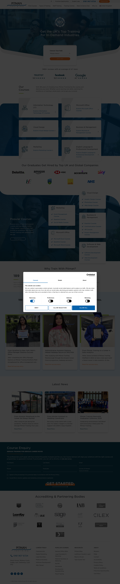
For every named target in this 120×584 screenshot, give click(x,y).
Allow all (83, 307)
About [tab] (84, 280)
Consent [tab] (35, 280)
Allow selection (60, 307)
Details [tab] (60, 280)
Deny (36, 307)
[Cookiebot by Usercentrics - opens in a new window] (88, 275)
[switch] (50, 301)
